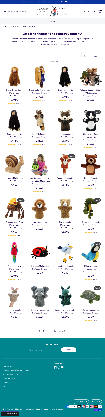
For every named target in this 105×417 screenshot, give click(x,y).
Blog (5, 386)
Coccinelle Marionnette (39, 266)
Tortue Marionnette (91, 310)
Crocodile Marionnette (91, 222)
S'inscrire (68, 350)
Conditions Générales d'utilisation (17, 370)
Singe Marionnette (65, 90)
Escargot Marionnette (14, 178)
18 (55, 331)
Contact (6, 382)
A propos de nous (10, 374)
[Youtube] (62, 367)
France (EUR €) (80, 401)
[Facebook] (55, 367)
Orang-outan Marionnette (39, 90)
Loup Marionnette (39, 134)
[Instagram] (59, 367)
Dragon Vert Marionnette (65, 310)
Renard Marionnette (65, 178)
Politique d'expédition (12, 378)
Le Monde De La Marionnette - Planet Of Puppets (32, 409)
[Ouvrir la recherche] (5, 11)
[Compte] (94, 11)
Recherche (7, 366)
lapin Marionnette (14, 310)
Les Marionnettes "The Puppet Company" (23, 26)
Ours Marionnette (90, 178)
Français (84, 11)
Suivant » (62, 331)
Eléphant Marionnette (40, 310)
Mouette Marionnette (65, 266)
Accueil (52, 21)
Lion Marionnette (40, 222)
